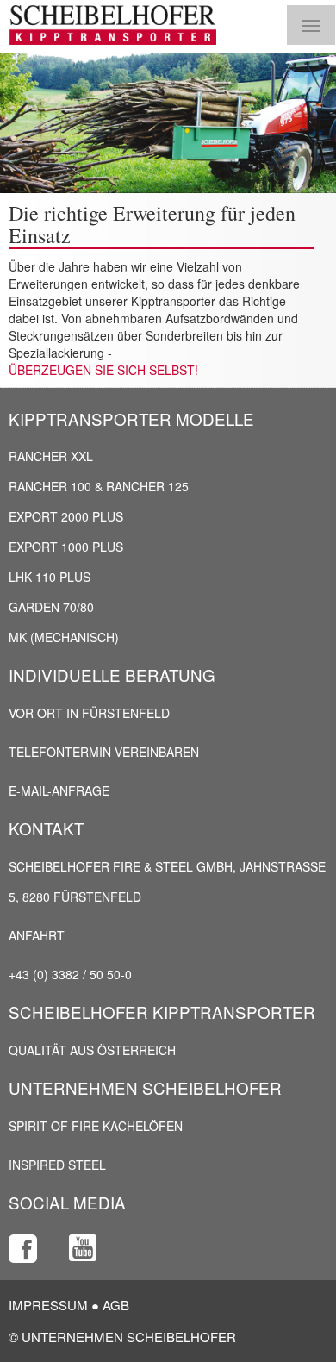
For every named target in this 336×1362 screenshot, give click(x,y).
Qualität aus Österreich (92, 1050)
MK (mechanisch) (64, 637)
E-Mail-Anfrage (59, 790)
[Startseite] (112, 25)
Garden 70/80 (51, 606)
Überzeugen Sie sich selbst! (103, 369)
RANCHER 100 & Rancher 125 (99, 486)
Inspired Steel (57, 1164)
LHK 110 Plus (49, 576)
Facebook (23, 1248)
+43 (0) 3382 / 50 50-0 (70, 974)
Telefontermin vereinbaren (104, 751)
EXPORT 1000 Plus (66, 546)
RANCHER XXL (51, 456)
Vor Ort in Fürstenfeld (89, 713)
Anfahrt (37, 935)
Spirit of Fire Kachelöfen (96, 1125)
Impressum (48, 1305)
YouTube (83, 1248)
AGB (116, 1305)
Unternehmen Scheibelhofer (145, 1087)
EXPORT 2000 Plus (66, 516)
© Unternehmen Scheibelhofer (122, 1337)
